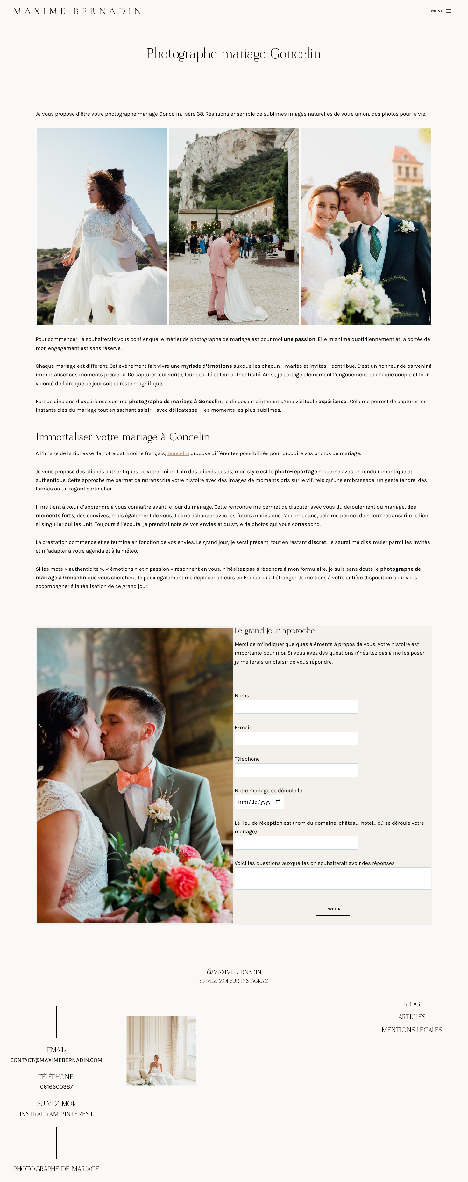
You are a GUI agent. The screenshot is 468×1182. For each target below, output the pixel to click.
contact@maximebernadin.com (56, 1059)
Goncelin (178, 453)
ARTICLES (412, 1017)
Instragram (39, 1114)
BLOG (412, 1004)
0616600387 (56, 1086)
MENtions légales (412, 1030)
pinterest (77, 1114)
